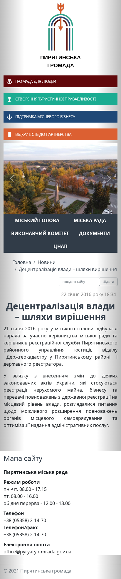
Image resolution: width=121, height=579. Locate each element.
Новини (47, 262)
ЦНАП (60, 246)
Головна (21, 262)
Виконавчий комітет (40, 233)
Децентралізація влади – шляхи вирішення (68, 269)
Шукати (108, 282)
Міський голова (37, 220)
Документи (94, 233)
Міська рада (90, 220)
